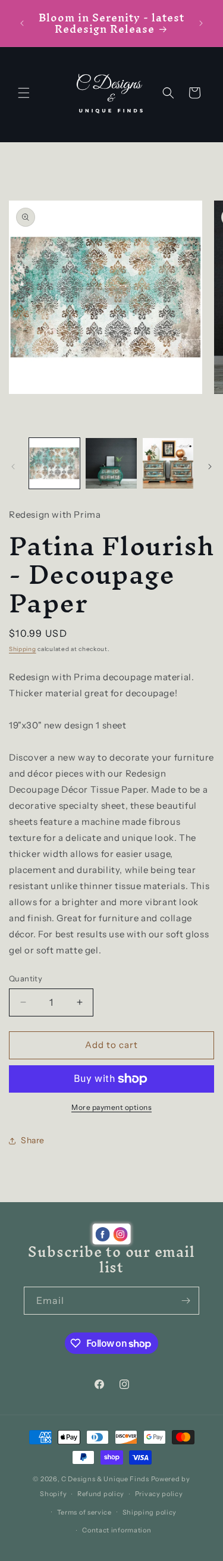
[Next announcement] (201, 23)
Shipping (22, 649)
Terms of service (84, 1512)
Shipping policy (150, 1512)
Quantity (25, 978)
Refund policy (100, 1494)
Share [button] (33, 1140)
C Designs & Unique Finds (105, 1479)
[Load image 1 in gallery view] (54, 463)
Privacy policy (159, 1494)
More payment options (111, 1107)
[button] (24, 93)
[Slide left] (13, 466)
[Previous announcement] (22, 23)
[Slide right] (210, 466)
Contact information (116, 1530)
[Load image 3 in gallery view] (168, 463)
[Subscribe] (185, 1301)
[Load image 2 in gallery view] (111, 463)
